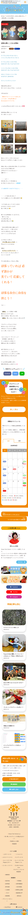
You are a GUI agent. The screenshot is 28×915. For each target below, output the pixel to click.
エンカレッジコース (7, 865)
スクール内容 (13, 851)
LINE (22, 373)
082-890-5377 (14, 779)
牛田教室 (19, 880)
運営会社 (19, 895)
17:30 (24, 485)
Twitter (15, 373)
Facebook (7, 373)
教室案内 (13, 877)
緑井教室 (7, 883)
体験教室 (14, 784)
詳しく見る (14, 409)
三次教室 (7, 889)
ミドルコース (19, 854)
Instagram (15, 596)
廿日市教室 (19, 886)
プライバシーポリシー (7, 900)
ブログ (7, 892)
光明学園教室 (19, 883)
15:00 (24, 483)
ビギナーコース (7, 854)
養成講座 (14, 843)
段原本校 (7, 880)
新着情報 (7, 895)
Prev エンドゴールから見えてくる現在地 (16, 518)
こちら (15, 770)
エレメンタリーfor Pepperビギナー (7, 861)
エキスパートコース (7, 857)
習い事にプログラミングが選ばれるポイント (14, 837)
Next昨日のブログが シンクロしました (11, 514)
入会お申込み (7, 907)
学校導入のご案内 (14, 841)
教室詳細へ (20, 562)
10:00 (5, 490)
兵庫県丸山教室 (19, 889)
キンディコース (19, 857)
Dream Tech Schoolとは (14, 833)
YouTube (15, 592)
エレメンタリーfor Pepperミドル (19, 861)
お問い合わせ (13, 904)
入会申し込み (14, 789)
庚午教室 (7, 886)
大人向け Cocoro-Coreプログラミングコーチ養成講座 (18, 868)
